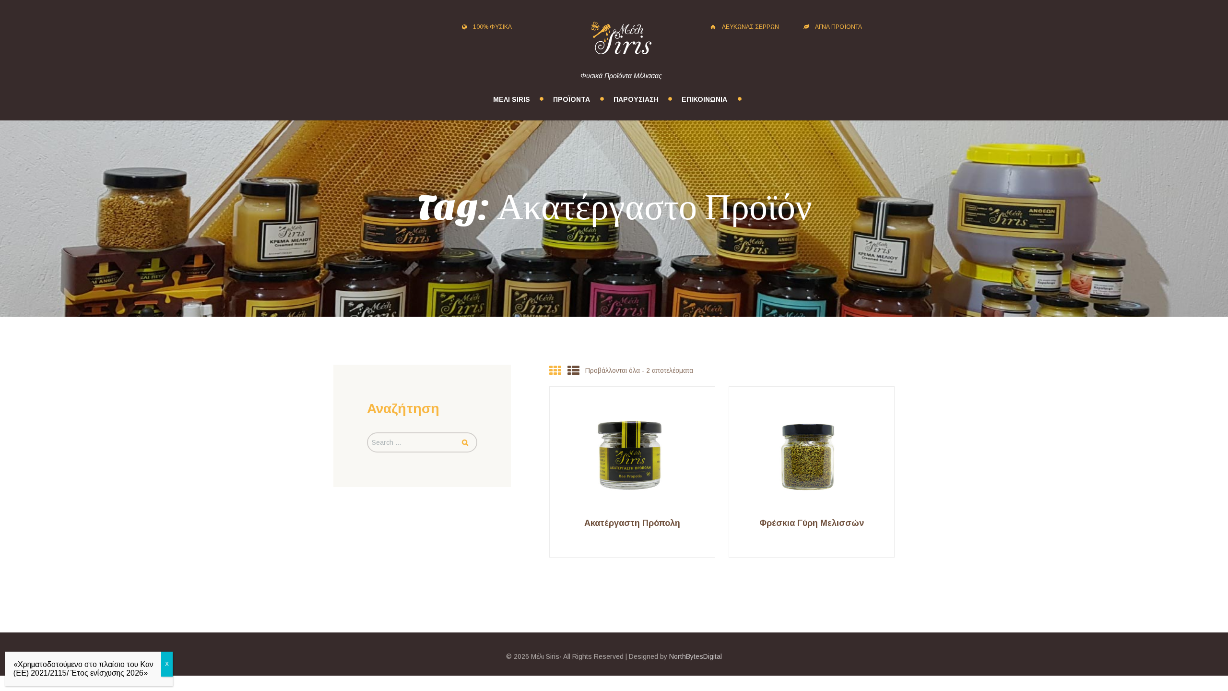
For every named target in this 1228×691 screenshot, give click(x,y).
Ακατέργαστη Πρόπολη (632, 523)
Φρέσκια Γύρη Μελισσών (811, 523)
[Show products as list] (573, 370)
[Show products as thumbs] (555, 370)
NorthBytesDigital (695, 656)
